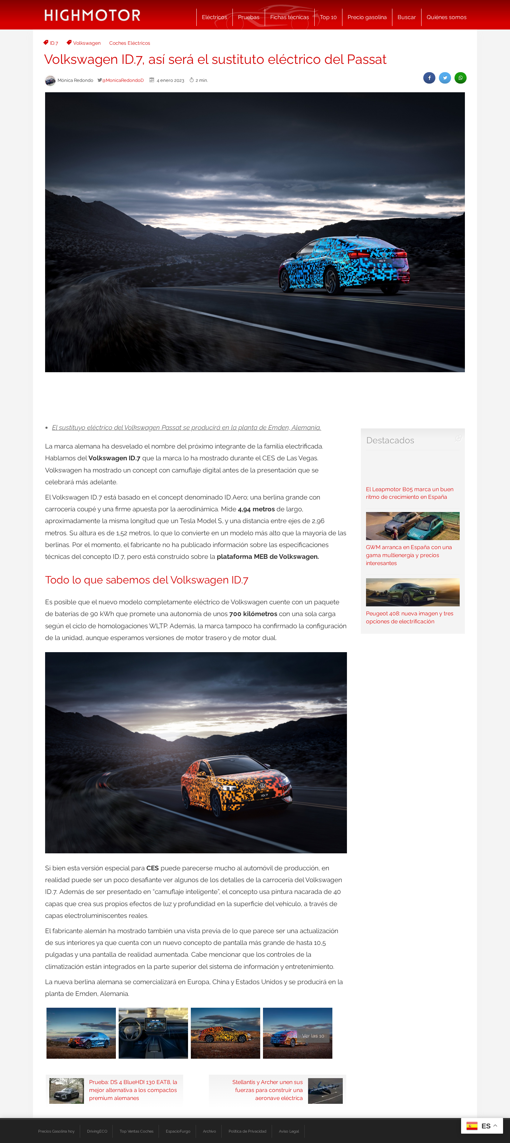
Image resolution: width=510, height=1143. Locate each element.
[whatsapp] (460, 78)
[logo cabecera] (92, 14)
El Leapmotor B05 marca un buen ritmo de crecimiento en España (409, 493)
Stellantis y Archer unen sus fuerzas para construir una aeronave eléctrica (267, 1090)
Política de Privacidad (247, 1131)
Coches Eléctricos (129, 43)
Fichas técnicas (289, 17)
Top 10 (328, 17)
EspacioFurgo (178, 1131)
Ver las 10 (313, 1036)
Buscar (407, 17)
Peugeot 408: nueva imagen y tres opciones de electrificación (409, 617)
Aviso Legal (289, 1131)
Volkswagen (87, 43)
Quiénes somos (447, 17)
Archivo (209, 1131)
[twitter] (445, 78)
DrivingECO (97, 1131)
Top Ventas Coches (136, 1131)
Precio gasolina (367, 17)
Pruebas (249, 17)
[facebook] (429, 78)
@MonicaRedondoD (123, 80)
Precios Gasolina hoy (56, 1131)
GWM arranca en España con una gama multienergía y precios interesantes (409, 555)
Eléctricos (214, 17)
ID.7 (54, 43)
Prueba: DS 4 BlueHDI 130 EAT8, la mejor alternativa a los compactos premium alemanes (133, 1090)
